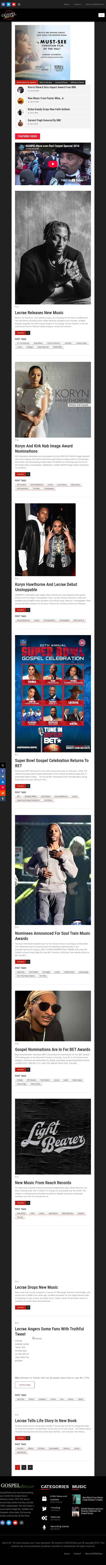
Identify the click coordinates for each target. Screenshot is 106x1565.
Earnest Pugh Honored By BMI (44, 120)
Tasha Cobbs (35, 1084)
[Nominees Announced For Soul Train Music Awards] (53, 870)
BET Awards (31, 1080)
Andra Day (20, 972)
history (31, 1399)
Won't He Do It (79, 620)
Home (67, 4)
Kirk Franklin (21, 485)
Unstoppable (49, 488)
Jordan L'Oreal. (81, 343)
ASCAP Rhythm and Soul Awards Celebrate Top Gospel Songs (92, 1511)
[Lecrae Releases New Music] (53, 247)
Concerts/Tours (61, 82)
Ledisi (66, 1080)
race (61, 1399)
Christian (41, 1448)
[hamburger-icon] (101, 15)
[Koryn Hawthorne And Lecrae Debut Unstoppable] (53, 539)
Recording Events (60, 1526)
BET (18, 796)
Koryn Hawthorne (37, 485)
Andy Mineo (38, 343)
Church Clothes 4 (53, 343)
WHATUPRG (57, 347)
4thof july (20, 1399)
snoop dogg (83, 972)
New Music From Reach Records (43, 1182)
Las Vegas (46, 972)
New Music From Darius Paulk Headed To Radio (93, 1498)
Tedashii (81, 1213)
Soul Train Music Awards (26, 976)
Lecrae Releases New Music (39, 312)
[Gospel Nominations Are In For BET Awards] (53, 1016)
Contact (77, 4)
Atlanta (30, 1448)
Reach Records (43, 347)
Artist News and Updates (26, 82)
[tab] (26, 82)
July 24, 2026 (34, 90)
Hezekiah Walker (31, 796)
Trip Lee (20, 1217)
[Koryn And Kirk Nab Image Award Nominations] (53, 400)
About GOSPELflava (94, 4)
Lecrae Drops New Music (36, 1287)
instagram (42, 1399)
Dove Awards (54, 1448)
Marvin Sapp (77, 1080)
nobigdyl (30, 347)
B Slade (19, 1080)
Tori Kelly (36, 488)
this (17, 1377)
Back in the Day (46, 82)
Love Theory (61, 485)
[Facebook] (3, 4)
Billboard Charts (77, 82)
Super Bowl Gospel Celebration (28, 800)
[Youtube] (14, 4)
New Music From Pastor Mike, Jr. (46, 98)
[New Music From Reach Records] (53, 1137)
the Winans (48, 800)
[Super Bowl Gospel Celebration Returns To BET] (53, 693)
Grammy (66, 1448)
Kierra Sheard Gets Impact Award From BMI (52, 87)
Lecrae (19, 347)
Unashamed (21, 1452)
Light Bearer (53, 1213)
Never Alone (75, 485)
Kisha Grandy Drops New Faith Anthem (49, 109)
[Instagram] (19, 4)
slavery (70, 1399)
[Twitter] (8, 4)
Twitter (80, 1399)
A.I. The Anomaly (23, 343)
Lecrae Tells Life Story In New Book (46, 1420)
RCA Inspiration (22, 488)
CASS (32, 1213)
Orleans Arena (69, 972)
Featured (55, 1517)
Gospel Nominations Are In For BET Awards (52, 1049)
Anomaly (20, 1448)
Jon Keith (68, 343)
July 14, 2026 (34, 102)
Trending (55, 1507)
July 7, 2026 (34, 113)
